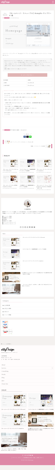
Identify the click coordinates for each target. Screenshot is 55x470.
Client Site (5, 384)
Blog (3, 377)
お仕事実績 (7, 17)
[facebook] (21, 227)
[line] (30, 227)
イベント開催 (7, 315)
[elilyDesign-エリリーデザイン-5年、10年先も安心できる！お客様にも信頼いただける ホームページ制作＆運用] (5, 2)
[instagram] (25, 227)
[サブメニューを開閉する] (52, 368)
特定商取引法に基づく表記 (29, 457)
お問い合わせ (40, 457)
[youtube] (32, 227)
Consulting (5, 371)
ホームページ (23, 130)
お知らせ (6, 311)
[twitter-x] (23, 227)
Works (4, 374)
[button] (25, 137)
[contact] (34, 227)
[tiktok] (27, 227)
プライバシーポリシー (17, 457)
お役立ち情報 (7, 308)
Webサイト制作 (16, 130)
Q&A (3, 380)
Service (4, 368)
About (3, 365)
